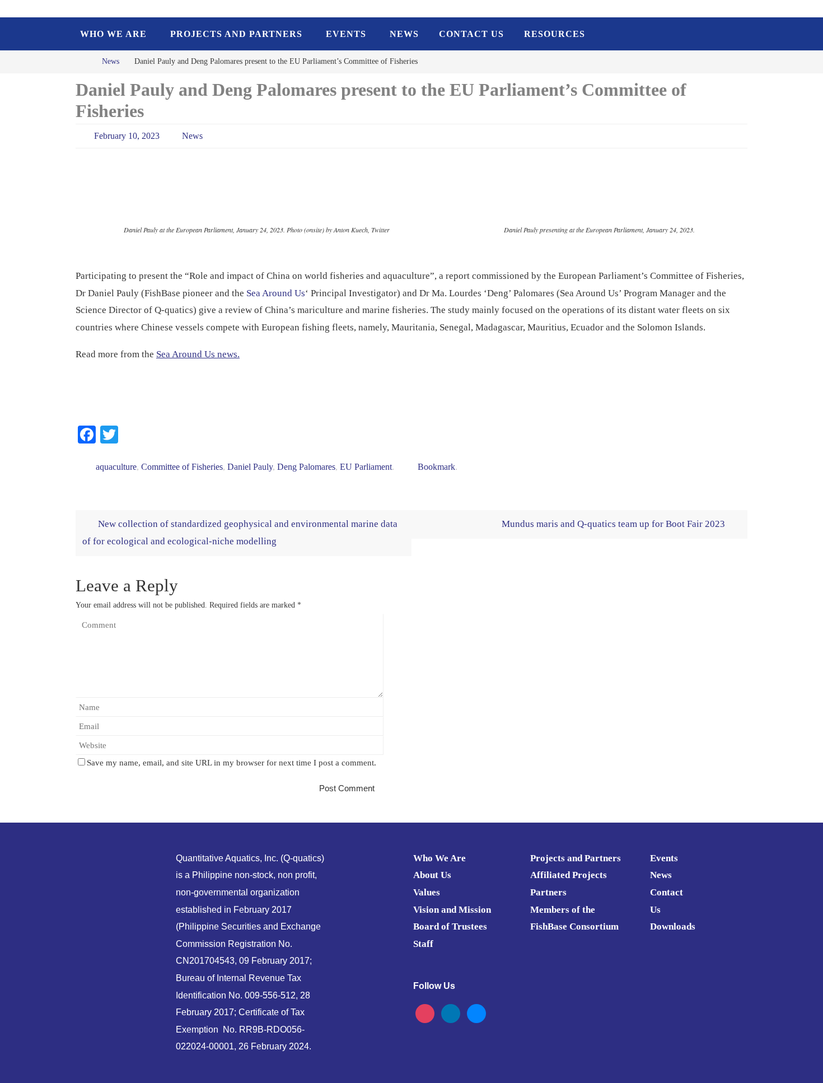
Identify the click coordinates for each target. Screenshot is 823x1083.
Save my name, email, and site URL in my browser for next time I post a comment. (231, 762)
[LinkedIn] (450, 1012)
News (110, 61)
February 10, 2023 (127, 136)
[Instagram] (424, 1012)
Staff (423, 944)
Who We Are (439, 858)
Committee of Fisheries (182, 467)
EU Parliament (366, 467)
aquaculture (116, 467)
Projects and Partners (575, 858)
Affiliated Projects (568, 875)
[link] (275, 293)
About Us (432, 875)
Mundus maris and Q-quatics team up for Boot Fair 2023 (614, 524)
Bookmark (436, 467)
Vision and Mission (452, 909)
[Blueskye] (476, 1012)
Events (664, 858)
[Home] (83, 61)
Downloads (672, 926)
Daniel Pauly (250, 467)
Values (426, 892)
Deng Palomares (306, 467)
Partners (548, 892)
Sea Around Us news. (198, 354)
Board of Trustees (450, 926)
